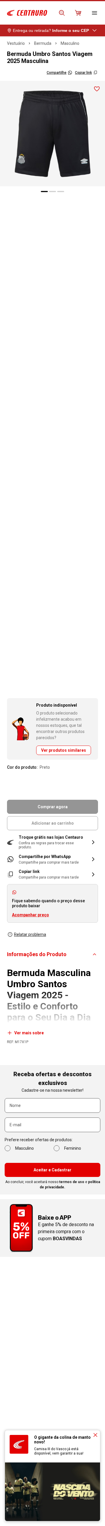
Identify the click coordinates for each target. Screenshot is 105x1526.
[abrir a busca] (62, 13)
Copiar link (83, 73)
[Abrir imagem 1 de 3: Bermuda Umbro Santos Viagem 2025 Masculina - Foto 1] (52, 133)
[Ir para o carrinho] (78, 13)
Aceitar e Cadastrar (52, 1170)
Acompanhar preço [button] (30, 914)
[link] (52, 859)
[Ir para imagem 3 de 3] (60, 191)
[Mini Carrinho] (78, 13)
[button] (52, 842)
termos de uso (71, 1182)
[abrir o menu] (95, 13)
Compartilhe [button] (56, 73)
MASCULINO (70, 43)
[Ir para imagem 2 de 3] (52, 191)
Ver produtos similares (63, 750)
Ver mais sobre (29, 1033)
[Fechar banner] (95, 1435)
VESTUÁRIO (16, 43)
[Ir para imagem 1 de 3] (44, 191)
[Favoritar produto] (96, 89)
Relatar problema (30, 934)
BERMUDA (42, 43)
